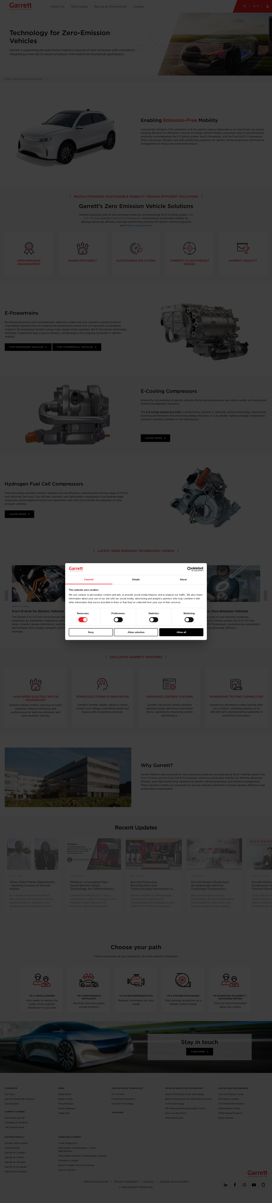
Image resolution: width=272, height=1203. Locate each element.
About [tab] (183, 579)
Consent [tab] (89, 579)
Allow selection (136, 632)
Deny (91, 632)
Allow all (181, 632)
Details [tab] (136, 579)
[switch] (118, 619)
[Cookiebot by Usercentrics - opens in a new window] (189, 569)
